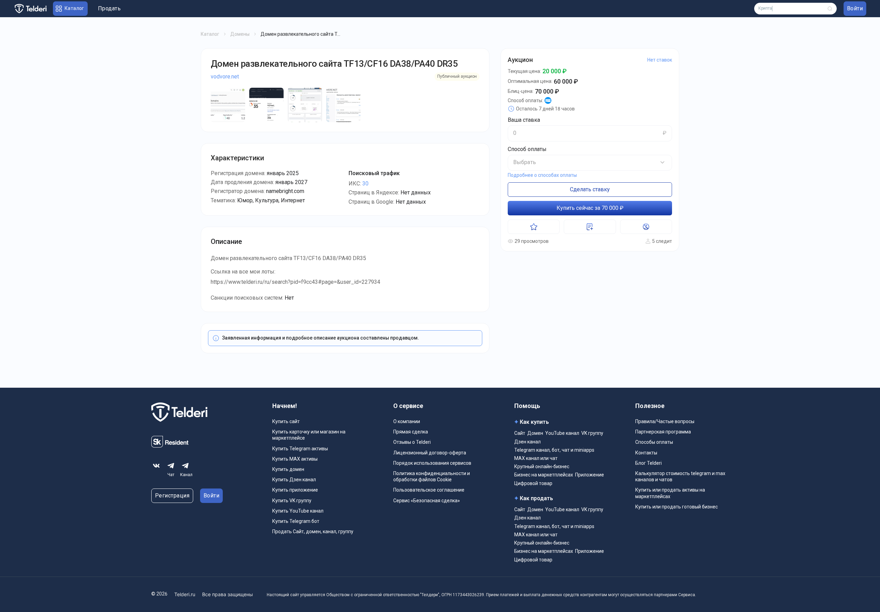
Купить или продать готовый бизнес (676, 506)
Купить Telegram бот (295, 521)
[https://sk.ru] (169, 446)
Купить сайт (286, 421)
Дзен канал (527, 441)
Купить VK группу (291, 500)
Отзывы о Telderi (412, 442)
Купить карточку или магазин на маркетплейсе (308, 435)
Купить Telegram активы (300, 448)
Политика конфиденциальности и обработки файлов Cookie (431, 476)
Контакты (646, 452)
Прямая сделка (410, 431)
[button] (590, 162)
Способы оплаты (654, 442)
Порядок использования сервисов (432, 463)
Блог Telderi (648, 463)
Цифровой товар (533, 483)
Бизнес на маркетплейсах (543, 474)
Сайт (519, 433)
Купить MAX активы (295, 459)
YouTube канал (562, 433)
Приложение (589, 474)
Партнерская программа (663, 431)
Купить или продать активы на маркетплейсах (670, 493)
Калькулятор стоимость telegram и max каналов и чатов (680, 476)
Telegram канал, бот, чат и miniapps (554, 450)
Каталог (210, 34)
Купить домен (288, 469)
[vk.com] (156, 466)
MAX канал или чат (536, 458)
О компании (406, 421)
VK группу (592, 433)
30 (365, 183)
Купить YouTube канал (297, 511)
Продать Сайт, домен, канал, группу (312, 531)
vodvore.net (225, 76)
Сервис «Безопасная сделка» (426, 500)
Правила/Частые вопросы (664, 421)
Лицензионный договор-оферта (429, 452)
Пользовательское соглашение (428, 490)
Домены (240, 34)
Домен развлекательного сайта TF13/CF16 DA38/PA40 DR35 (334, 63)
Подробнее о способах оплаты (542, 175)
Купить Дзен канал (294, 479)
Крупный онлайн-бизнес (541, 466)
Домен (535, 433)
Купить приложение (295, 490)
